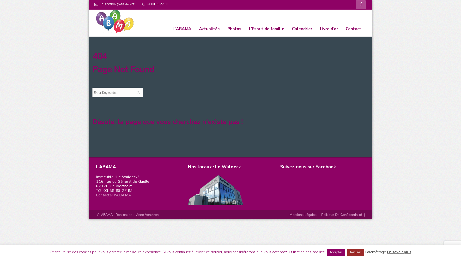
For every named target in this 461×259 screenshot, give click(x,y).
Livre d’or (329, 29)
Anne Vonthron (147, 215)
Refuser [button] (355, 252)
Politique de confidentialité (341, 215)
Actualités (209, 29)
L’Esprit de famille (266, 29)
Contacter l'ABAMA (113, 195)
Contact (353, 29)
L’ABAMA (182, 29)
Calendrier (302, 29)
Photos (234, 29)
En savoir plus (399, 252)
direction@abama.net (118, 4)
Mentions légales (303, 215)
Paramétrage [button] (375, 252)
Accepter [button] (336, 252)
